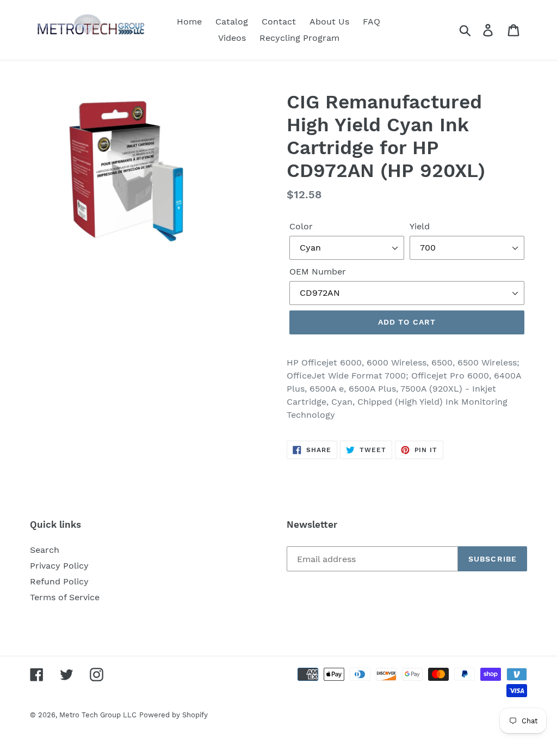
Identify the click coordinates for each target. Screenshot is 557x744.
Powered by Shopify (173, 715)
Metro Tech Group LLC (98, 715)
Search (44, 550)
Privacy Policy (59, 565)
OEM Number (317, 271)
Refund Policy (59, 581)
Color (301, 226)
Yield (420, 226)
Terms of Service (65, 597)
